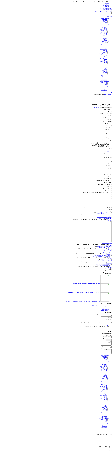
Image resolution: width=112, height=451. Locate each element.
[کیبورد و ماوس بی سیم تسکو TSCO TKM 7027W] (101, 255)
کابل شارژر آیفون (103, 33)
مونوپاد (105, 69)
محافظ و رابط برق (103, 57)
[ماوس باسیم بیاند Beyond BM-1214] (104, 246)
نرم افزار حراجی (103, 61)
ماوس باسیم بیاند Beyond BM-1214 (105, 247)
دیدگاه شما (109, 207)
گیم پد (106, 48)
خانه (111, 94)
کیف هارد (105, 52)
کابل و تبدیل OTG (103, 30)
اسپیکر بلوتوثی (104, 87)
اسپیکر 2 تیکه (104, 89)
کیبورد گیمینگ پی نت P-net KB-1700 (105, 218)
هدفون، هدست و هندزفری (104, 81)
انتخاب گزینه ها (109, 220)
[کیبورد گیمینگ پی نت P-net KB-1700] (104, 217)
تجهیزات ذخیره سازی (105, 18)
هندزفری (105, 85)
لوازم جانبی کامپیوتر (105, 41)
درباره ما (107, 4)
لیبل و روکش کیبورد (103, 53)
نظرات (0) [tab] (107, 151)
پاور (106, 51)
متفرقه (105, 40)
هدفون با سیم (104, 83)
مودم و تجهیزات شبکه (105, 75)
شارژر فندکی (104, 73)
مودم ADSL (104, 76)
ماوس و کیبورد (104, 42)
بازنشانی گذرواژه (108, 338)
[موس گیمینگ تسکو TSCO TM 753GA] (104, 212)
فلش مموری (104, 19)
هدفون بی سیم (104, 82)
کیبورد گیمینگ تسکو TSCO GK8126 (105, 260)
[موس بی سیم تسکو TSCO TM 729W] (104, 264)
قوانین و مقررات (106, 5)
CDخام (105, 23)
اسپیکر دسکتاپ (104, 90)
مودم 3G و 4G (104, 77)
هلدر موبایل (104, 72)
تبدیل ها (105, 28)
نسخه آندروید (109, 325)
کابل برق (105, 34)
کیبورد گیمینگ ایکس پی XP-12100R (105, 251)
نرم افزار (105, 64)
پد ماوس (103, 46)
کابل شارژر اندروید (103, 32)
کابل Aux (105, 25)
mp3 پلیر (105, 59)
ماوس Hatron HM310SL (107, 243)
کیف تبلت (105, 71)
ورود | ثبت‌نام (109, 16)
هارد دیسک (105, 22)
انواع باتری (105, 56)
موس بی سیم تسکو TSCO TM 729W (104, 265)
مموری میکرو (104, 20)
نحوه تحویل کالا (106, 306)
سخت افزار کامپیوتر (103, 54)
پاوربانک (105, 67)
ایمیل (110, 196)
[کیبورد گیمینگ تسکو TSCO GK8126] (106, 259)
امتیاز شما (109, 198)
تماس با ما (107, 3)
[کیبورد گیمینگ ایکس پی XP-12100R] (104, 250)
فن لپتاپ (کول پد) (103, 49)
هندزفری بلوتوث (104, 84)
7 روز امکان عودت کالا (105, 310)
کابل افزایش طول (103, 29)
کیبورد (103, 43)
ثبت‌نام (110, 317)
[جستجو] (111, 353)
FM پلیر (105, 60)
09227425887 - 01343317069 (106, 8)
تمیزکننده (105, 50)
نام (111, 194)
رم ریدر (105, 63)
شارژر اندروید (104, 26)
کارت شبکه (104, 79)
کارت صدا (105, 55)
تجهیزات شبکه (104, 80)
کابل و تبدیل (107, 24)
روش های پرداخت (105, 309)
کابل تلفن (105, 38)
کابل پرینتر (105, 39)
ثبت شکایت (107, 6)
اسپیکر (108, 86)
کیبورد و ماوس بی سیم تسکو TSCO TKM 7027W (102, 256)
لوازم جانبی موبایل (105, 66)
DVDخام (105, 21)
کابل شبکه (105, 31)
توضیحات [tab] (107, 150)
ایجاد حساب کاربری (108, 349)
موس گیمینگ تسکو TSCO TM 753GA (104, 213)
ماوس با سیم (102, 44)
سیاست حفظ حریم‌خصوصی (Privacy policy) (100, 305)
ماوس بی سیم (102, 45)
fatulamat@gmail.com (107, 9)
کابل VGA (105, 35)
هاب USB (105, 62)
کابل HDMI (104, 36)
